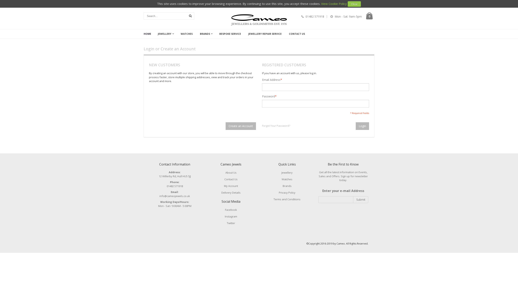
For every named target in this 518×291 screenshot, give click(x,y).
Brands (205, 34)
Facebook (231, 210)
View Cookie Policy (334, 4)
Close (354, 4)
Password (268, 96)
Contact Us (297, 34)
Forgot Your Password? (276, 126)
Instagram (231, 216)
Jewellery (164, 34)
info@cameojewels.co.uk (174, 196)
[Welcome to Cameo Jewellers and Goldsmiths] (259, 20)
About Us (231, 172)
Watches (187, 34)
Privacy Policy (287, 192)
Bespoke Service (230, 34)
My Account (231, 186)
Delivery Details (231, 192)
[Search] (190, 16)
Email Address (271, 79)
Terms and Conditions (287, 199)
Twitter (231, 223)
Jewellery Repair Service (265, 34)
